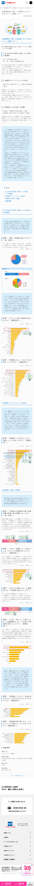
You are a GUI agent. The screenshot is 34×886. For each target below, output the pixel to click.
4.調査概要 (7, 201)
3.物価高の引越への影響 (11, 198)
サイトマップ (14, 870)
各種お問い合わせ (6, 870)
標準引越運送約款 (6, 869)
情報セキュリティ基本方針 (17, 867)
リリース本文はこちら (17, 775)
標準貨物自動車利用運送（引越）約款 (20, 869)
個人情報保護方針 (6, 867)
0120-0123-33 (19, 807)
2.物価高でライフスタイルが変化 (14, 196)
